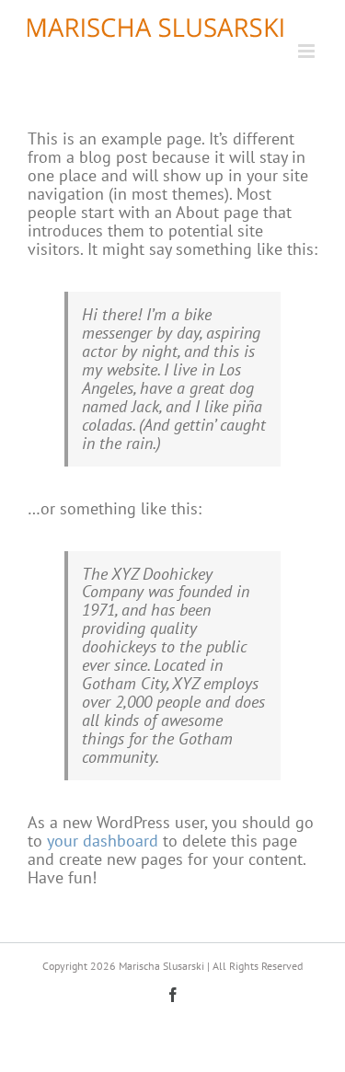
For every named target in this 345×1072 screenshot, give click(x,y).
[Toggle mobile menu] (307, 51)
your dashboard (102, 840)
